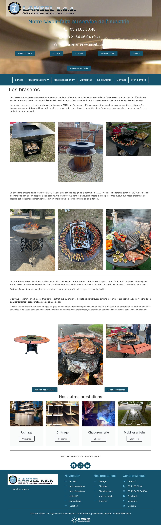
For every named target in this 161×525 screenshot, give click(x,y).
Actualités (86, 79)
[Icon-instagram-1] (80, 465)
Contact (121, 79)
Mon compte (138, 79)
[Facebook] (73, 465)
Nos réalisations (63, 79)
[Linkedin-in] (87, 465)
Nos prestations (37, 79)
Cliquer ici (26, 439)
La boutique (104, 79)
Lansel (19, 79)
